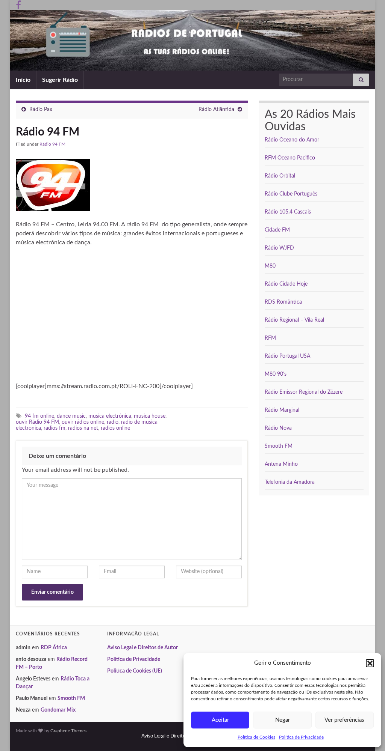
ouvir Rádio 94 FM (37, 422)
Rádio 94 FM (52, 144)
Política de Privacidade (301, 737)
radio (112, 422)
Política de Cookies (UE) (134, 671)
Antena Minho (281, 464)
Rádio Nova (278, 428)
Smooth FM (279, 446)
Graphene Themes (68, 730)
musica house (149, 416)
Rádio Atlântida (216, 109)
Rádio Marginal (282, 410)
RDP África (54, 647)
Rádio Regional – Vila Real (294, 320)
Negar (282, 720)
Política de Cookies (256, 737)
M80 (270, 266)
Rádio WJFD (279, 248)
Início (23, 80)
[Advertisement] (79, 317)
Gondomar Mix (58, 710)
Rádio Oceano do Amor (292, 140)
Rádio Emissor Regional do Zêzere (304, 392)
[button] (370, 663)
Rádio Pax (40, 109)
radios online (115, 428)
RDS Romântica (283, 302)
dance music (71, 416)
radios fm (54, 428)
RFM (270, 338)
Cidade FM (277, 230)
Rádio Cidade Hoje (286, 284)
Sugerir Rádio (60, 80)
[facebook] (18, 4)
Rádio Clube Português (291, 194)
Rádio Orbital (280, 176)
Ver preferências (344, 720)
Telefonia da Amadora (290, 482)
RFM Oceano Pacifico (290, 158)
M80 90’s (275, 374)
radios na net (83, 428)
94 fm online (39, 416)
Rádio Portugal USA (287, 356)
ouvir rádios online (83, 422)
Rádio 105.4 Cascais (288, 212)
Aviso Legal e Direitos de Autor (142, 647)
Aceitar (220, 720)
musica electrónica (109, 416)
